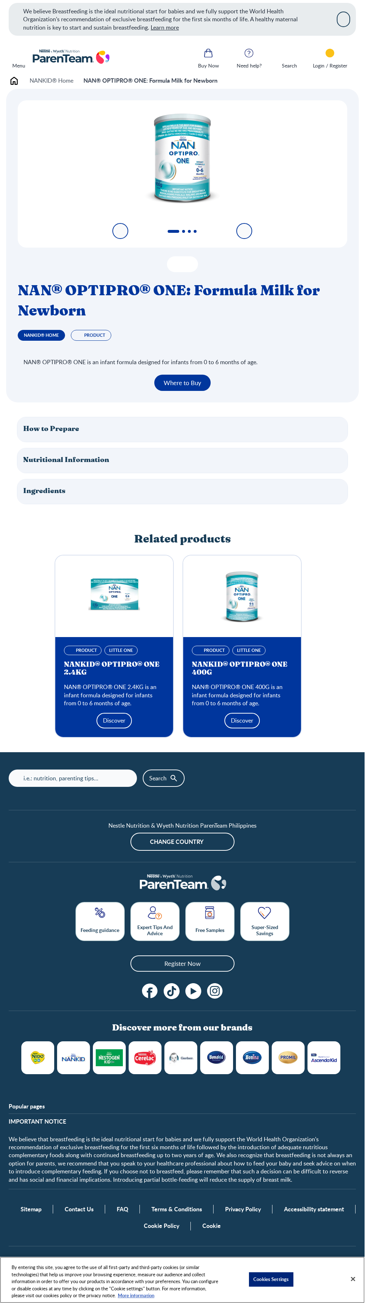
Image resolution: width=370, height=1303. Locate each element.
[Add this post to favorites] (175, 264)
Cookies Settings (271, 1279)
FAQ (122, 1209)
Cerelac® (145, 1057)
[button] (182, 429)
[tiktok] (172, 991)
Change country (176, 841)
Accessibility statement (314, 1209)
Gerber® (180, 1057)
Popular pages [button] (27, 1106)
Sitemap (31, 1209)
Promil (288, 1057)
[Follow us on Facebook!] (150, 991)
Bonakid (216, 1057)
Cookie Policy (161, 1226)
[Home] (70, 57)
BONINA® (252, 1057)
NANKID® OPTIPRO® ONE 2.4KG (111, 668)
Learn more (165, 27)
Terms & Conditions (176, 1209)
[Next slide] (244, 231)
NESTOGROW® (109, 1057)
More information (136, 1295)
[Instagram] (215, 991)
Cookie (211, 1226)
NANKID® (73, 1057)
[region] (182, 1280)
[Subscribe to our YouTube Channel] (193, 991)
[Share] (189, 264)
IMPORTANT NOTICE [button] (37, 1121)
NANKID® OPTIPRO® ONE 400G (239, 668)
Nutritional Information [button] (66, 460)
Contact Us (79, 1209)
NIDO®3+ (37, 1057)
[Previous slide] (120, 231)
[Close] (343, 19)
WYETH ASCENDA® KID (323, 1057)
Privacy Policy (243, 1209)
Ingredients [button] (44, 491)
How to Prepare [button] (51, 429)
